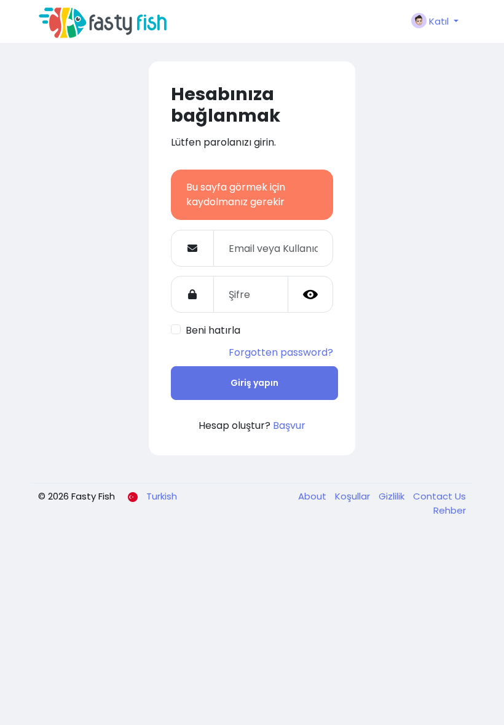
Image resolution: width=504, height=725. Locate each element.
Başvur (289, 425)
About (313, 496)
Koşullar (353, 496)
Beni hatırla (213, 330)
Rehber (449, 510)
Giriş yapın (254, 383)
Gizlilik (393, 496)
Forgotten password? (281, 352)
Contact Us (439, 496)
